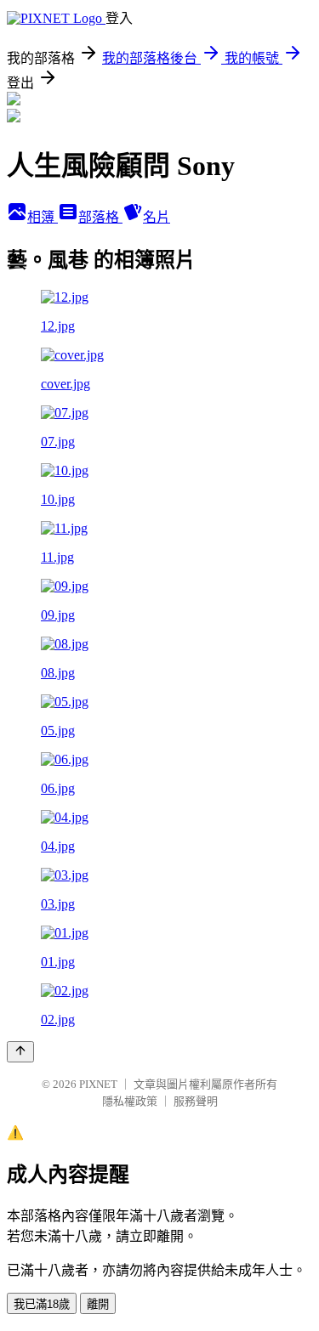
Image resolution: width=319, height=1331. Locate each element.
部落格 (100, 217)
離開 (98, 1304)
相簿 (42, 217)
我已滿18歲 (42, 1304)
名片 (156, 217)
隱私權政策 (129, 1101)
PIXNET (98, 1084)
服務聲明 (196, 1101)
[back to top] (20, 1051)
